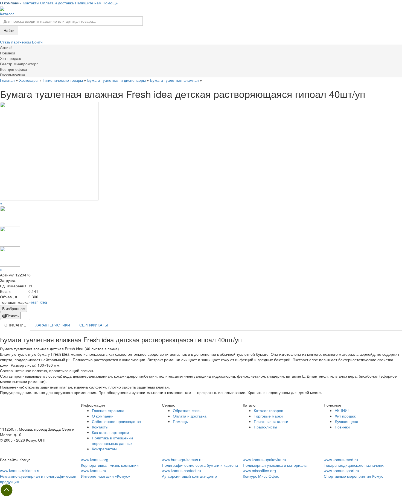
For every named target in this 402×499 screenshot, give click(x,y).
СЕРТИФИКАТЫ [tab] (93, 325)
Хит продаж (345, 416)
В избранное (13, 308)
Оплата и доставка (57, 2)
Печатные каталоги (271, 421)
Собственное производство (116, 421)
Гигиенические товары (63, 80)
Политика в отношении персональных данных (112, 440)
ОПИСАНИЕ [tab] (15, 325)
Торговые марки (268, 416)
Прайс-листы (265, 427)
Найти (9, 30)
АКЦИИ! (342, 410)
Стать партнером (16, 42)
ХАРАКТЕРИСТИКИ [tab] (52, 325)
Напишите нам (88, 2)
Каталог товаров (268, 410)
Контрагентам (104, 448)
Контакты (31, 2)
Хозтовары (28, 80)
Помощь (110, 2)
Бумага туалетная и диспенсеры (116, 80)
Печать (12, 315)
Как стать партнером (110, 432)
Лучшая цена (346, 421)
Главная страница (108, 410)
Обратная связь (187, 410)
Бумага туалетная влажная (174, 80)
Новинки (342, 427)
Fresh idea (37, 302)
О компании (11, 2)
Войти (37, 42)
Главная (7, 80)
